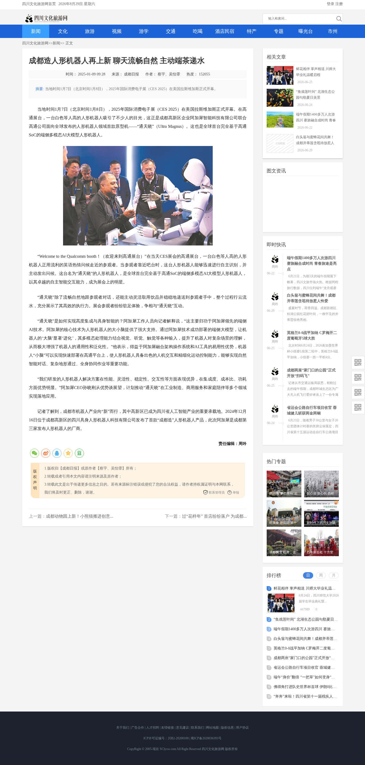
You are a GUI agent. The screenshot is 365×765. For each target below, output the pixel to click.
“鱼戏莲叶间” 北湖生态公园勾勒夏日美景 (307, 619)
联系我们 (198, 727)
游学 (144, 31)
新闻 (36, 31)
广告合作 (138, 727)
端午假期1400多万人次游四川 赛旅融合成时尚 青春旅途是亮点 (316, 120)
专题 (279, 31)
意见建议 (183, 727)
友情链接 (168, 727)
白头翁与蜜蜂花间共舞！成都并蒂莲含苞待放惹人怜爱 (315, 143)
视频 (117, 31)
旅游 (90, 31)
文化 (63, 31)
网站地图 (213, 727)
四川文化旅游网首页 (39, 4)
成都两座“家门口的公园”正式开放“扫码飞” (309, 658)
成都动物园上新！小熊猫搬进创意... (79, 516)
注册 (339, 4)
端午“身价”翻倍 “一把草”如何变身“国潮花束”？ (313, 677)
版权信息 (228, 727)
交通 (171, 31)
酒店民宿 (224, 31)
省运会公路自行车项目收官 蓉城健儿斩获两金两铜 (315, 668)
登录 (330, 4)
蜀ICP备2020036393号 (206, 738)
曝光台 (305, 31)
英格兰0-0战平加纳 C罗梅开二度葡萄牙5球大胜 (312, 648)
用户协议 (242, 727)
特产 (252, 31)
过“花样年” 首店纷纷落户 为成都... (214, 516)
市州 (332, 31)
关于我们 (123, 727)
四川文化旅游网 (35, 43)
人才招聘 (153, 727)
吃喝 (198, 31)
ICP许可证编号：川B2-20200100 (166, 738)
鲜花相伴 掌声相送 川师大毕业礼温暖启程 (308, 588)
